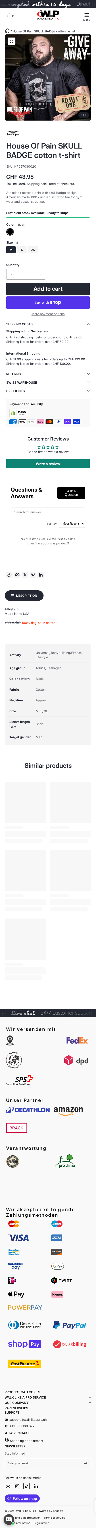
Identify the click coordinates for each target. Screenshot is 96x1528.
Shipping (33, 184)
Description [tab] (26, 595)
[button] (9, 15)
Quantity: (13, 265)
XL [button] (33, 249)
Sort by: (52, 523)
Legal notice (41, 1523)
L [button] (22, 249)
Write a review (48, 464)
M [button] (11, 249)
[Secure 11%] (85, 1463)
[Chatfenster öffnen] (9, 1519)
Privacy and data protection (22, 1517)
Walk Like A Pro (26, 1510)
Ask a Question (71, 492)
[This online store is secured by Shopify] (18, 416)
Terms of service (54, 1517)
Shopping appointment (26, 1441)
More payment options (48, 314)
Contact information (17, 1523)
